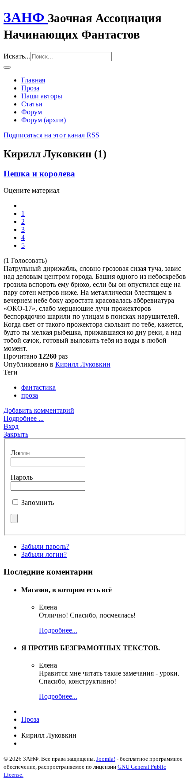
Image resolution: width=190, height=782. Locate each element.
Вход (11, 426)
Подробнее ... (24, 418)
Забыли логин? (44, 554)
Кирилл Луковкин (82, 364)
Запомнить (37, 502)
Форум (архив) (43, 120)
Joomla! (105, 758)
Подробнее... (58, 630)
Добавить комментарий (39, 410)
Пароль (22, 477)
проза (29, 395)
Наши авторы (41, 96)
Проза (30, 88)
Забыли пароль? (45, 546)
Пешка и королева (39, 173)
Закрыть (16, 434)
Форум (31, 112)
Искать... (17, 56)
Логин (20, 453)
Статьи (31, 104)
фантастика (38, 387)
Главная (33, 80)
